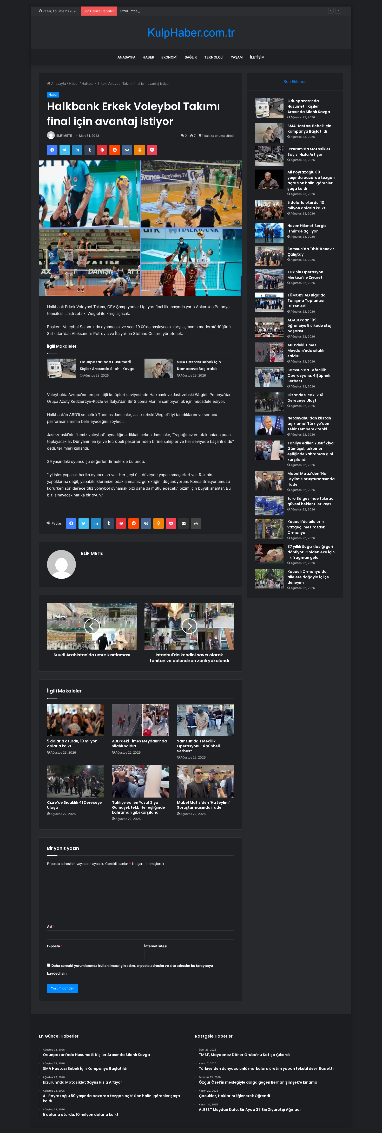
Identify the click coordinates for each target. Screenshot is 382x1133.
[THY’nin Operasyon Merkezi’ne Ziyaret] (269, 279)
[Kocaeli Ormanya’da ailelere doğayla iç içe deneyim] (269, 578)
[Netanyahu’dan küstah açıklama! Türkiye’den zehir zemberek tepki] (269, 425)
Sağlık (191, 57)
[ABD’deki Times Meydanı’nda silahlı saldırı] (140, 720)
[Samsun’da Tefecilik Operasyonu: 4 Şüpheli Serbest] (205, 720)
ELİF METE (64, 136)
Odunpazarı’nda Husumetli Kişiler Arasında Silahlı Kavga (308, 106)
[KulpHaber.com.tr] (191, 32)
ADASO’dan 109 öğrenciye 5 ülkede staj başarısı (309, 326)
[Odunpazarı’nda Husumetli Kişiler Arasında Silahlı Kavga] (61, 368)
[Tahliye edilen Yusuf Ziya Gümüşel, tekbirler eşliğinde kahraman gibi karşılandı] (140, 781)
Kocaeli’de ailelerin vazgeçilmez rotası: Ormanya (306, 527)
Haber (148, 57)
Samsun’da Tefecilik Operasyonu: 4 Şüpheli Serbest (198, 746)
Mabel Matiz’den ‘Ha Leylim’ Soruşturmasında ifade (203, 805)
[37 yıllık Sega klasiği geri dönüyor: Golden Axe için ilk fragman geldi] (269, 554)
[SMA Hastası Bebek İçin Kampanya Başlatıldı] (158, 368)
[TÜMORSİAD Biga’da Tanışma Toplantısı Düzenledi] (269, 302)
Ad (50, 926)
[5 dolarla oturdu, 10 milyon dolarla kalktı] (75, 720)
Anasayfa (126, 57)
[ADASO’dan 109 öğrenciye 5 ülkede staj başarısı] (269, 327)
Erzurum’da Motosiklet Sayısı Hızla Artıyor (153, 11)
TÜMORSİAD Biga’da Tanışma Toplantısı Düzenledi (306, 301)
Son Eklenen (295, 81)
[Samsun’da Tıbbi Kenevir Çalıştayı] (269, 256)
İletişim (257, 57)
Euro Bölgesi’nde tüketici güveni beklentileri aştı (310, 501)
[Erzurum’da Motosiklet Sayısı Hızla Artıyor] (269, 156)
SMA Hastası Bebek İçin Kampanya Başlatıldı (309, 128)
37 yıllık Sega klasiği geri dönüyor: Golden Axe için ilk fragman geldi (311, 552)
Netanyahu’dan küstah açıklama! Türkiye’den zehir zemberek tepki (309, 424)
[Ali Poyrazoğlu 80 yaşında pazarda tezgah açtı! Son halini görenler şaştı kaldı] (269, 179)
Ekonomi (169, 57)
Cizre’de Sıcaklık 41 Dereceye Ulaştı (74, 805)
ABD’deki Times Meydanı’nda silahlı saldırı (139, 744)
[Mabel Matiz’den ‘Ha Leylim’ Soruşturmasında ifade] (205, 781)
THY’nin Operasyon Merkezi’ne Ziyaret (305, 274)
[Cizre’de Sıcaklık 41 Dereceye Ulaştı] (75, 781)
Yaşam (237, 57)
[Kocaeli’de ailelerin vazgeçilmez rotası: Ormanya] (269, 529)
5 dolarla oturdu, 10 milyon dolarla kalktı (72, 744)
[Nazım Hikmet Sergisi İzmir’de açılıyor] (269, 233)
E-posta (55, 946)
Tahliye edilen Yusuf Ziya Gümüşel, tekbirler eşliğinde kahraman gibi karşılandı (138, 807)
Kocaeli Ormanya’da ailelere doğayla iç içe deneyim (308, 577)
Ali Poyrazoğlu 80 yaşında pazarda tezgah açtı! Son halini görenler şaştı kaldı (311, 180)
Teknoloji (213, 57)
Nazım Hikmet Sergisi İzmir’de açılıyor (307, 228)
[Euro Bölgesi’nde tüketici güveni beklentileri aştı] (269, 505)
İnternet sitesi (155, 946)
